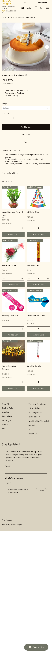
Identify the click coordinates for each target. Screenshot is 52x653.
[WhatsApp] (3, 181)
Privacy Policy (34, 408)
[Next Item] (47, 47)
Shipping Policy (35, 412)
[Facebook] (5, 181)
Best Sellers (7, 416)
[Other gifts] (15, 420)
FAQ (30, 429)
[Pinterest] (8, 181)
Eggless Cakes (8, 408)
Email (8, 466)
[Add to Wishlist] (26, 142)
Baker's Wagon (8, 520)
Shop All (5, 404)
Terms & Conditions (37, 404)
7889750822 (42, 2)
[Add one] (13, 118)
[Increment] (22, 228)
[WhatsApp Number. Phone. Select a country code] (8, 482)
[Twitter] (11, 181)
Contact (5, 424)
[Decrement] (3, 228)
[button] (41, 7)
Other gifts (7, 420)
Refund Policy (34, 417)
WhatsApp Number (14, 478)
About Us (33, 433)
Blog (4, 428)
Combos (5, 412)
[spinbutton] (13, 228)
